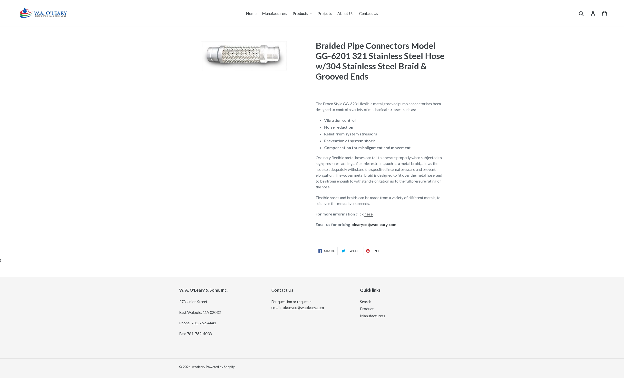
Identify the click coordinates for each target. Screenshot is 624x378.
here (368, 214)
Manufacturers (372, 315)
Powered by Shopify (220, 367)
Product (367, 308)
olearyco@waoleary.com (373, 224)
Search (365, 301)
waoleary (198, 367)
